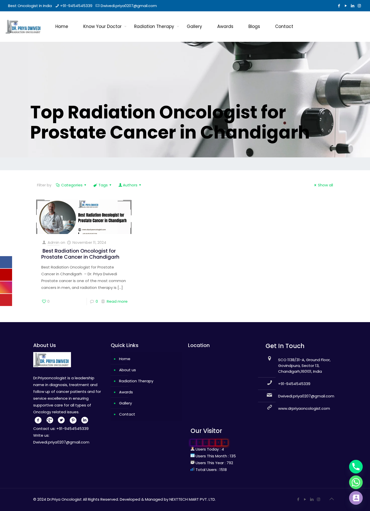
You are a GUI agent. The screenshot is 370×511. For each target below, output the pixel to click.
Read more (117, 301)
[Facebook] (339, 5)
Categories (72, 185)
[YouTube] (345, 5)
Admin (53, 242)
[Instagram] (359, 5)
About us (127, 369)
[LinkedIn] (352, 5)
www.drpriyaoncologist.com (304, 408)
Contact (127, 414)
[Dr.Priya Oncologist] (24, 26)
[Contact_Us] (356, 498)
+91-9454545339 (76, 5)
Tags (103, 185)
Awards (126, 392)
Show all (325, 185)
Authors (130, 185)
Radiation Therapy (136, 381)
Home (124, 358)
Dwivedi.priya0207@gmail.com (129, 5)
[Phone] (356, 466)
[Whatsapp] (356, 482)
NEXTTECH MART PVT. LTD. (192, 499)
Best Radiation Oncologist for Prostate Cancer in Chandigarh (80, 253)
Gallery (125, 403)
